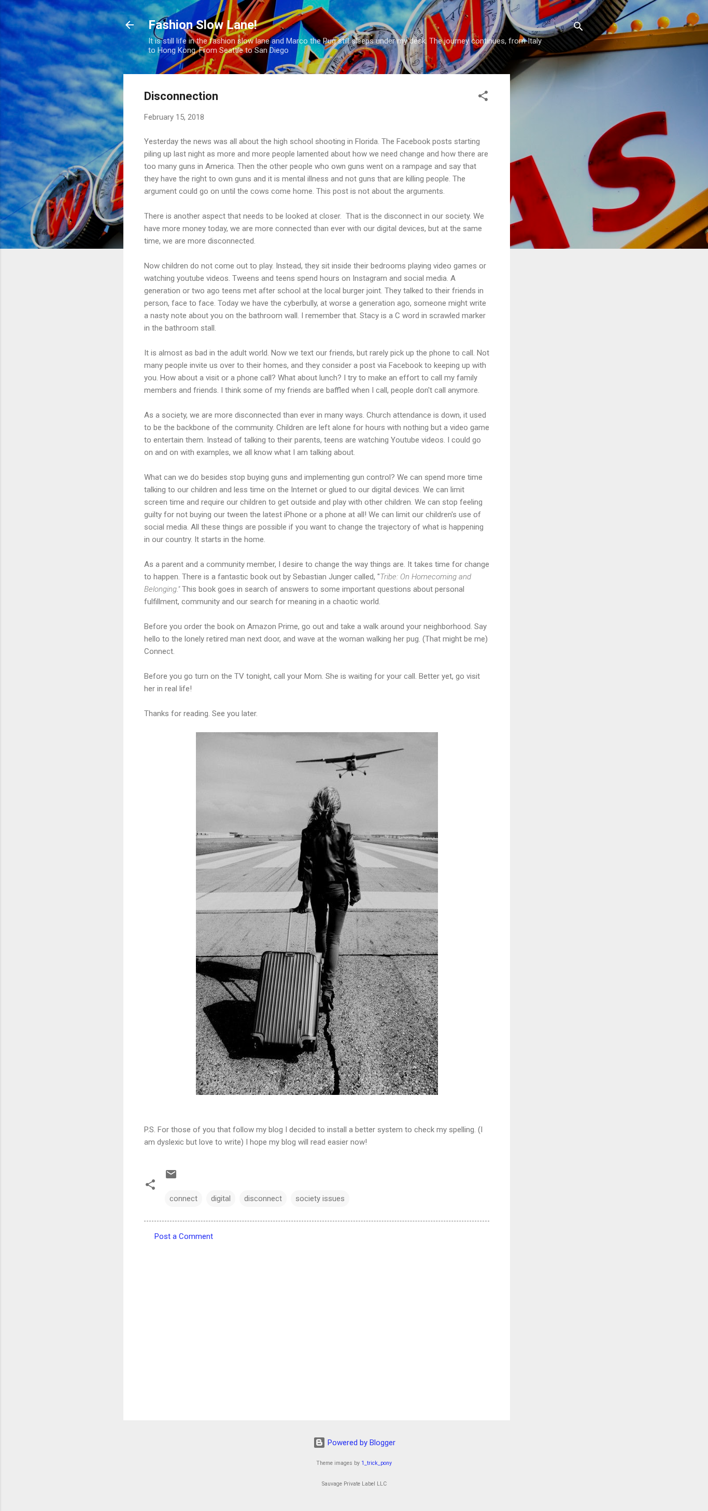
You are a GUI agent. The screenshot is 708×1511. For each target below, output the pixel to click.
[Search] (578, 28)
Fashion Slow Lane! (202, 25)
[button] (483, 98)
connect (183, 1198)
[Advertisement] (551, 229)
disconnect (263, 1198)
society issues (320, 1198)
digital (221, 1198)
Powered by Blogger (360, 1442)
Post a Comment (183, 1236)
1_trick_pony (376, 1463)
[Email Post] (171, 1177)
